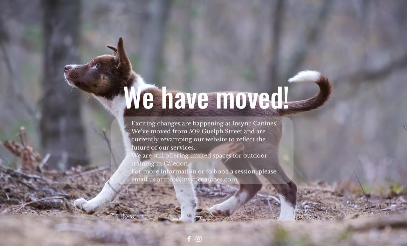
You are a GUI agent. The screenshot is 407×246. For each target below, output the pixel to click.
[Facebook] (189, 239)
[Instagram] (199, 239)
